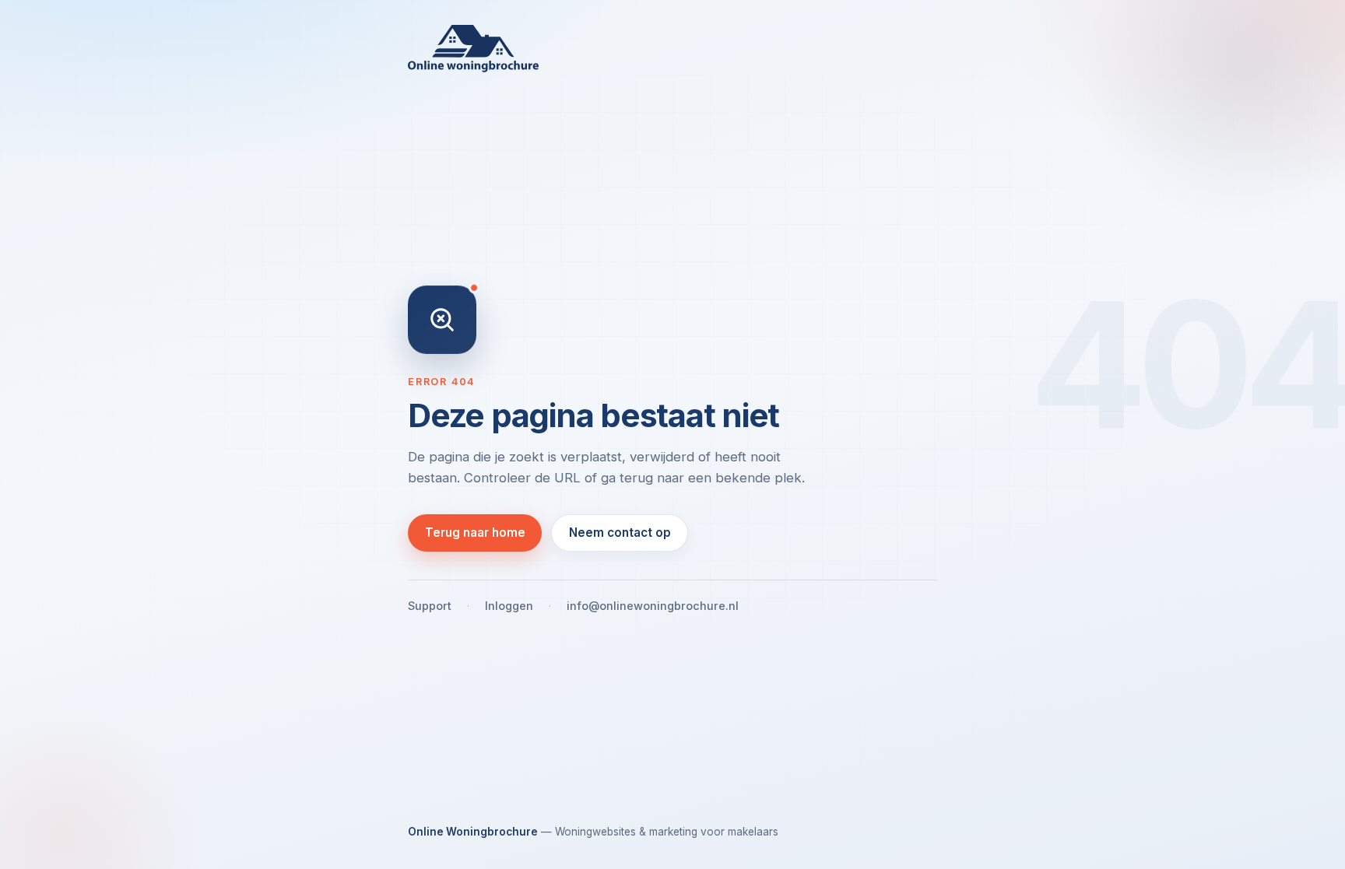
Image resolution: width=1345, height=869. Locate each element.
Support (429, 605)
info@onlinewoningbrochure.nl (653, 605)
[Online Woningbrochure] (672, 48)
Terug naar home (475, 532)
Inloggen (509, 605)
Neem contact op (620, 532)
